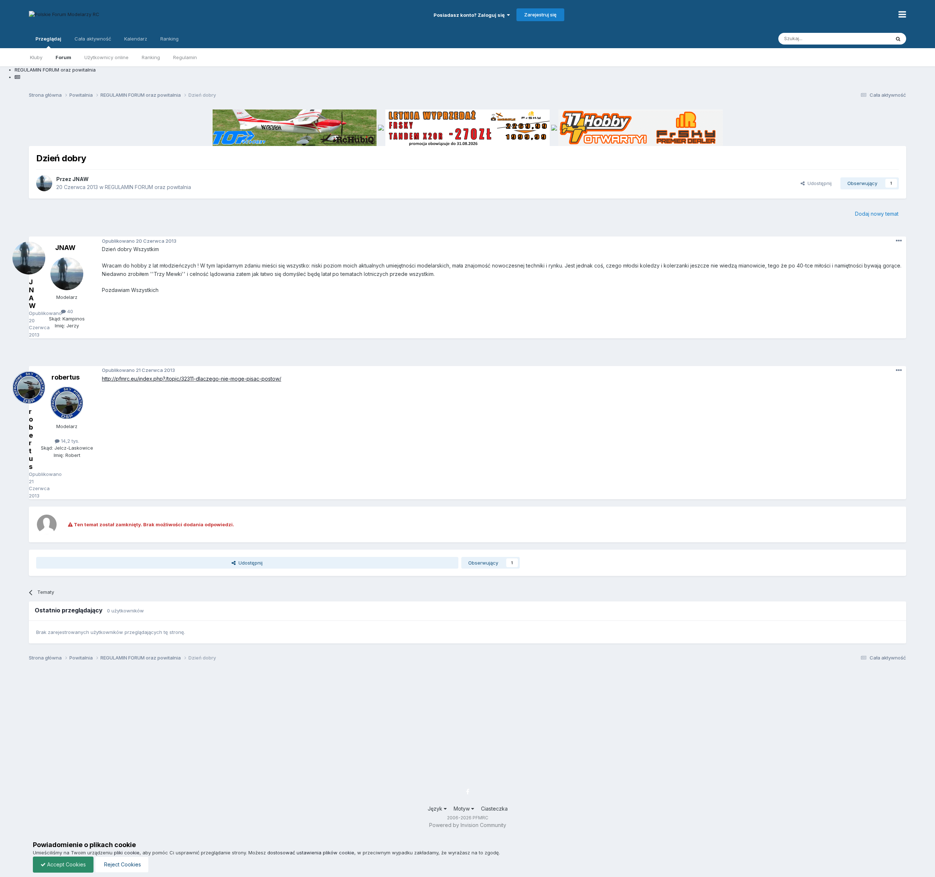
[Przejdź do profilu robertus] (66, 402)
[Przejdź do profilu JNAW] (44, 183)
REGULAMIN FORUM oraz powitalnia (148, 187)
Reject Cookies (122, 864)
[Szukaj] (898, 39)
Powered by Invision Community (467, 825)
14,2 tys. (69, 441)
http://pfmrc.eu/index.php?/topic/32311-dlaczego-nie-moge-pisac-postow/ (191, 379)
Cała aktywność (93, 39)
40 (69, 311)
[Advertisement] (467, 355)
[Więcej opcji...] (899, 240)
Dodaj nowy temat (876, 214)
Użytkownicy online (106, 57)
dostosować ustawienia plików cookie (310, 852)
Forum (63, 57)
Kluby (36, 57)
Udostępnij (818, 183)
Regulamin (185, 57)
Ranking (151, 57)
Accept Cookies (66, 864)
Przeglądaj (48, 39)
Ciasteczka (494, 808)
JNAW (80, 179)
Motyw (462, 808)
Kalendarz (135, 39)
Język (436, 808)
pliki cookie (127, 852)
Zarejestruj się (540, 15)
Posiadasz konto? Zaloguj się (470, 15)
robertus (65, 377)
